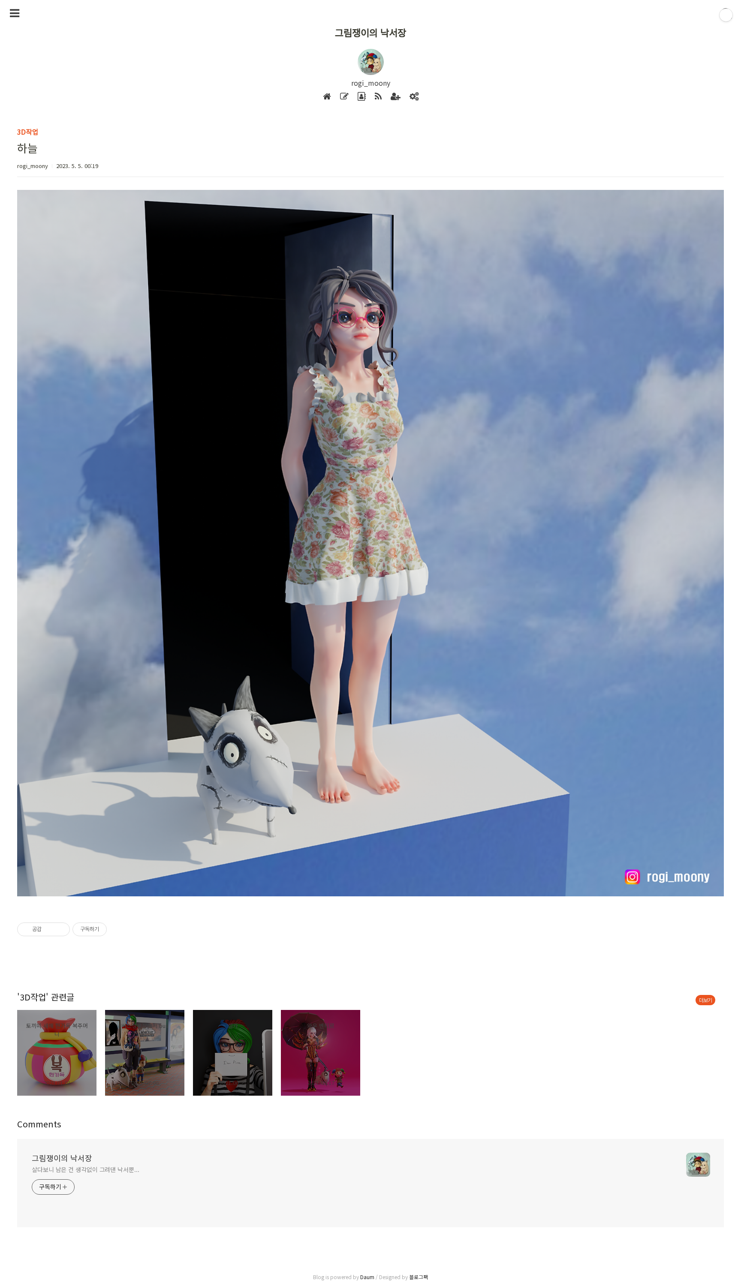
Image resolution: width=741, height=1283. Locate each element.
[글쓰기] (344, 96)
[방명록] (362, 96)
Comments (39, 1124)
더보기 (705, 1000)
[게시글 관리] (60, 929)
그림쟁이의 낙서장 (370, 32)
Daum (367, 1276)
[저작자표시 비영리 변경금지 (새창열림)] (118, 929)
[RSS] (378, 96)
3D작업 (28, 131)
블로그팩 (418, 1276)
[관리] (414, 96)
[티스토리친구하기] (396, 96)
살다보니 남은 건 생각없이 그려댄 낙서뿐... (85, 1169)
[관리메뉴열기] (726, 15)
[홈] (327, 96)
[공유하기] (49, 929)
